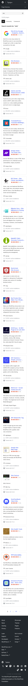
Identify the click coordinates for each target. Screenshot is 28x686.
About (3, 620)
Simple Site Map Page (14, 448)
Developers (5, 639)
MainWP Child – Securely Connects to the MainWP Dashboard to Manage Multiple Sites (17, 239)
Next (20, 611)
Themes (17, 623)
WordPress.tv (6, 642)
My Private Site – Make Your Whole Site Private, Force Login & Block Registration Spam (17, 299)
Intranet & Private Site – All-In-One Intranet (16, 582)
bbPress (5, 652)
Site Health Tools (16, 529)
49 (16, 611)
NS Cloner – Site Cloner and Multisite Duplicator (17, 179)
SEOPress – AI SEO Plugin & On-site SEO (18, 329)
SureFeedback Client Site (15, 500)
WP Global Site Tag (17, 418)
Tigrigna (7, 662)
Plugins (17, 626)
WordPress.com (7, 647)
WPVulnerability (16, 555)
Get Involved (18, 633)
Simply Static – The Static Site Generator (16, 151)
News (3, 623)
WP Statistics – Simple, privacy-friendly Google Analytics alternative (17, 359)
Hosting (4, 626)
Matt (4, 649)
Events (17, 636)
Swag (17, 642)
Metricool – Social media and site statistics (17, 389)
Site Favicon (15, 475)
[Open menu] (25, 2)
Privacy (4, 628)
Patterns (17, 628)
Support (4, 636)
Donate (18, 639)
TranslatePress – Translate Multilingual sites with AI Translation (18, 122)
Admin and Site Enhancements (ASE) (18, 91)
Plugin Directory (6, 7)
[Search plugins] (22, 13)
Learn (3, 633)
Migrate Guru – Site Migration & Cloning (17, 209)
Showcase (18, 620)
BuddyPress (6, 655)
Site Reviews (15, 61)
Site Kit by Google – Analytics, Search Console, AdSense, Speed (17, 32)
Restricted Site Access (15, 269)
